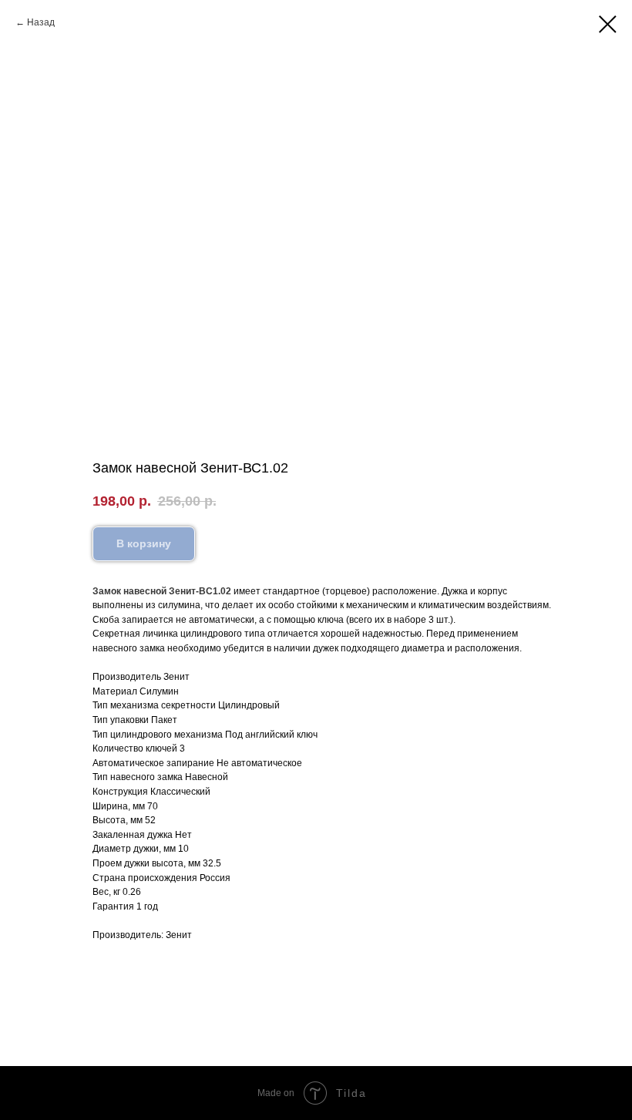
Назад (41, 22)
